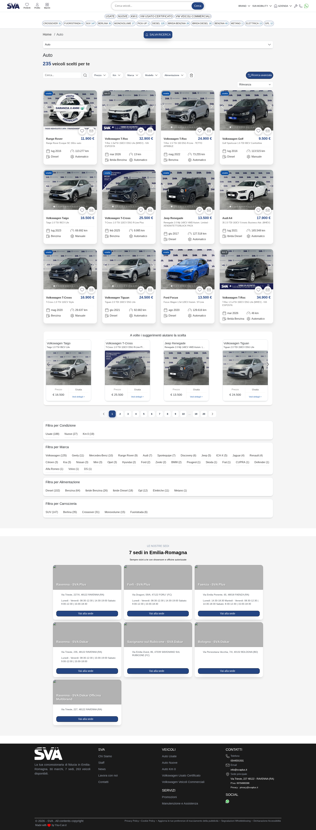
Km (114, 75)
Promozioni (169, 797)
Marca (130, 75)
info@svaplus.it (239, 769)
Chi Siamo (105, 756)
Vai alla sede (85, 613)
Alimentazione (172, 75)
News (102, 769)
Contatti (103, 782)
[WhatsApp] (227, 801)
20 (204, 414)
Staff (101, 762)
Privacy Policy (132, 820)
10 (183, 414)
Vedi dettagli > (79, 397)
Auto (47, 44)
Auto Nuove (169, 762)
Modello (149, 75)
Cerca (197, 5)
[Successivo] (212, 413)
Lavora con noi (108, 775)
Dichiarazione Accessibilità (267, 820)
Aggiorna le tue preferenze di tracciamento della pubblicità (188, 820)
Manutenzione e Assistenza (180, 803)
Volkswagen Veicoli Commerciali (183, 782)
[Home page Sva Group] (13, 5)
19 (196, 414)
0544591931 (237, 760)
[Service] (296, 6)
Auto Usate (169, 756)
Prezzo (98, 75)
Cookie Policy (148, 820)
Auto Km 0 (169, 769)
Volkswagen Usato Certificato (181, 775)
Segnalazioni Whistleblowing (236, 820)
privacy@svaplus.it (249, 787)
